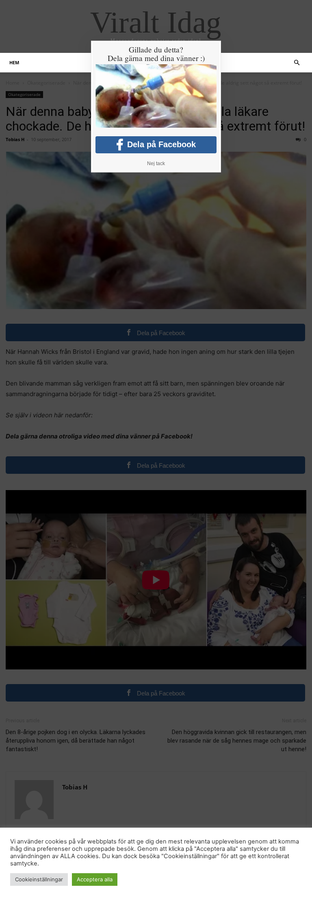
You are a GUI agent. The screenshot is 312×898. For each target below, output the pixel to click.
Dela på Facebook (161, 144)
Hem (14, 62)
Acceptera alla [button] (95, 879)
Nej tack (156, 163)
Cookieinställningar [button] (39, 879)
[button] (296, 63)
